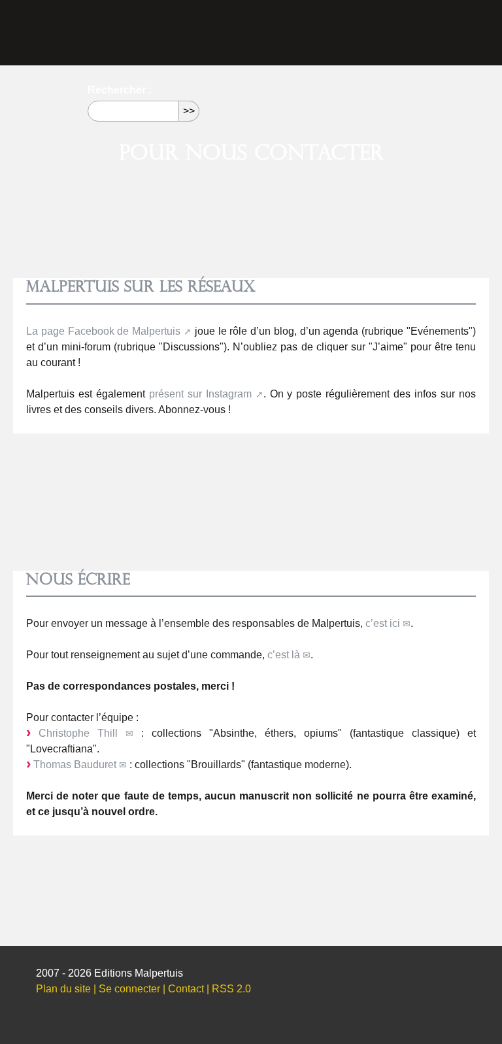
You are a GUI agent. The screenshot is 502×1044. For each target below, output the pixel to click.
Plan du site (63, 988)
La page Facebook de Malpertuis (103, 331)
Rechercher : (120, 89)
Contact (186, 988)
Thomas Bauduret (74, 764)
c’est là (283, 654)
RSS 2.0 (231, 988)
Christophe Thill (78, 733)
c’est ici (382, 623)
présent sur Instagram (200, 393)
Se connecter (129, 988)
